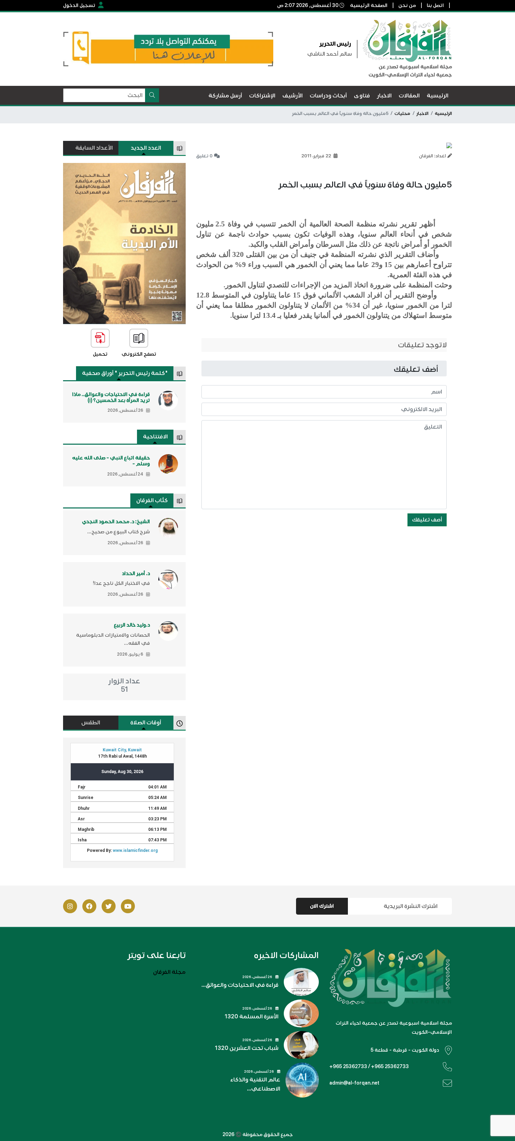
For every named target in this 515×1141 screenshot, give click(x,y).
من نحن (407, 5)
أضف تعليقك (427, 520)
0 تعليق (204, 156)
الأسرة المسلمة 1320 (252, 1016)
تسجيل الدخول (79, 5)
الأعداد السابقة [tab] (94, 147)
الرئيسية (443, 113)
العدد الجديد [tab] (146, 147)
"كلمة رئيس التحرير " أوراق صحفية (125, 373)
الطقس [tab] (90, 722)
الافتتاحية (155, 436)
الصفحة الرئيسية (368, 5)
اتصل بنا (435, 5)
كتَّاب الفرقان (152, 500)
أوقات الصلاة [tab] (145, 722)
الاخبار (422, 113)
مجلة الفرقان (169, 972)
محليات (402, 113)
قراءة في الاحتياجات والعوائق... (240, 985)
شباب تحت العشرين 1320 (247, 1048)
